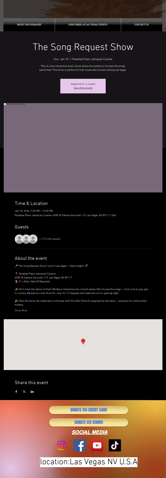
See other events (83, 88)
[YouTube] (97, 445)
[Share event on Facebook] (16, 391)
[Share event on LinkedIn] (32, 391)
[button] (29, 24)
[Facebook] (79, 445)
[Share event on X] (24, 391)
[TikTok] (115, 445)
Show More (21, 310)
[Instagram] (62, 445)
